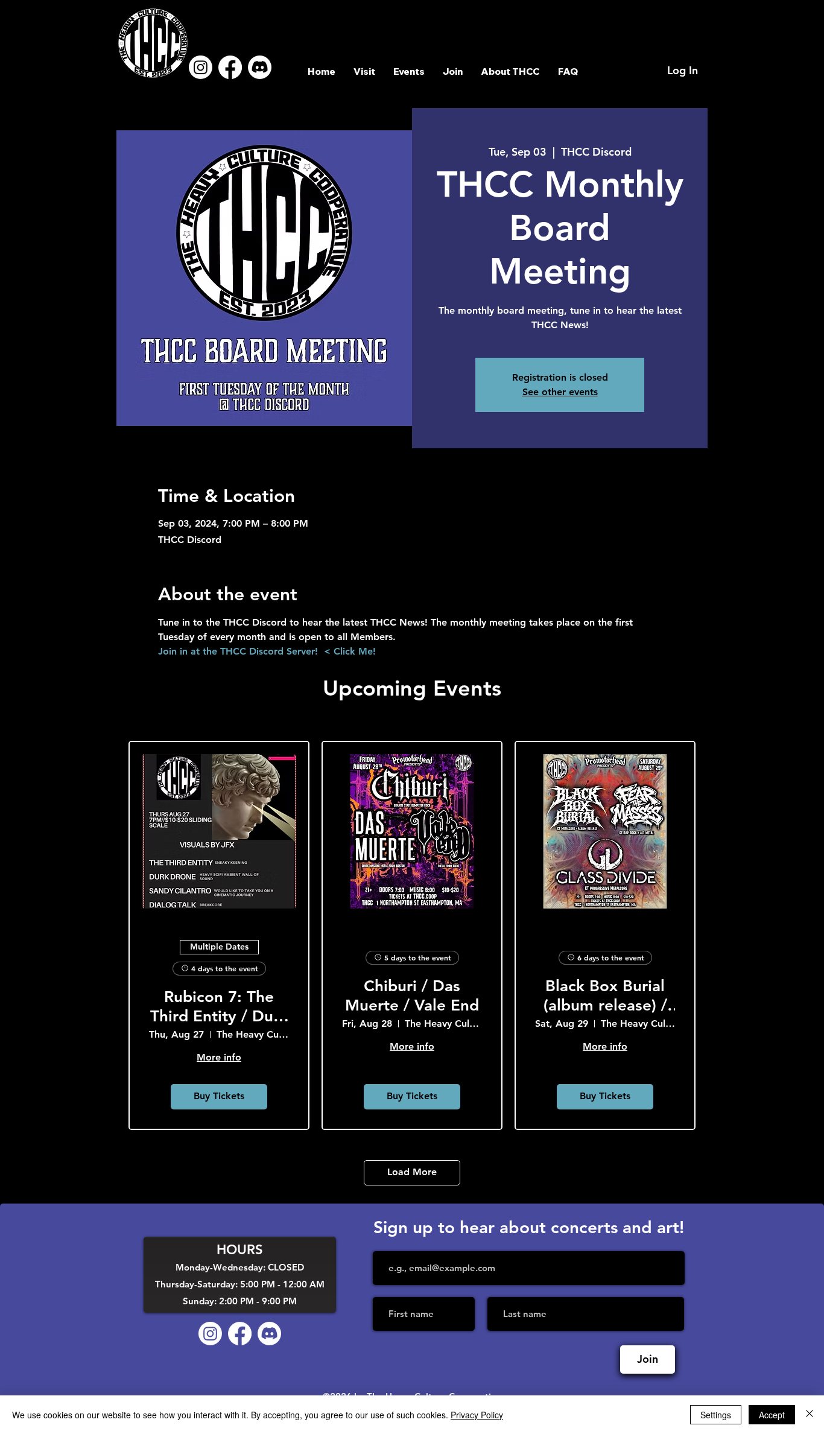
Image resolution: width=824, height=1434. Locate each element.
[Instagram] (200, 67)
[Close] (809, 1414)
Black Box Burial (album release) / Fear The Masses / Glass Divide (605, 995)
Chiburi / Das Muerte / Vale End (412, 995)
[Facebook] (230, 67)
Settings (715, 1415)
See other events (560, 392)
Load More (412, 1172)
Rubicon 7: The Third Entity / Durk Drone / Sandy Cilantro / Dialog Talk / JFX (219, 1006)
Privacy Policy (477, 1415)
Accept (772, 1415)
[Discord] (259, 67)
